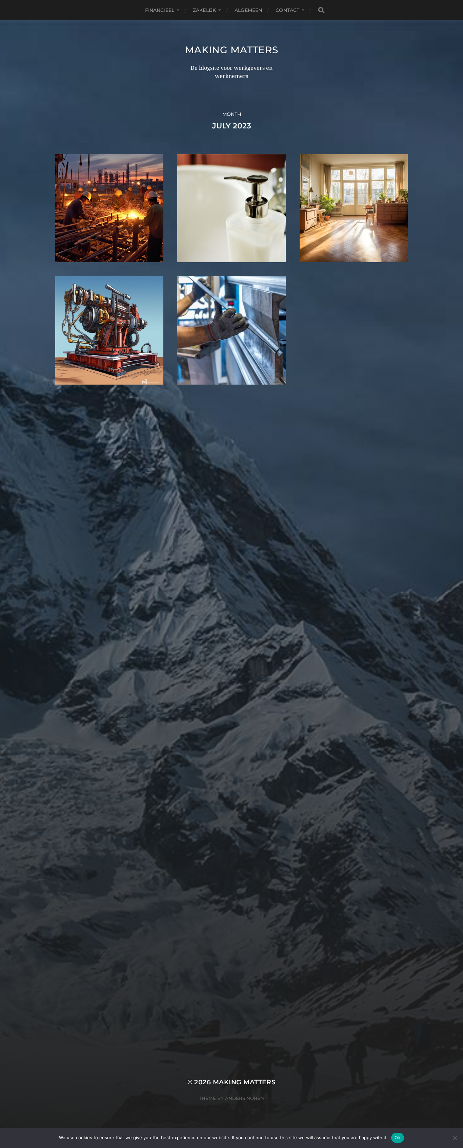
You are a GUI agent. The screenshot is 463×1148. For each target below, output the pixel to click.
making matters (231, 50)
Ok (398, 1137)
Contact (287, 10)
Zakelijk (204, 10)
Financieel (159, 10)
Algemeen (248, 10)
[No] (454, 1137)
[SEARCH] (321, 10)
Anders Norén (244, 1098)
